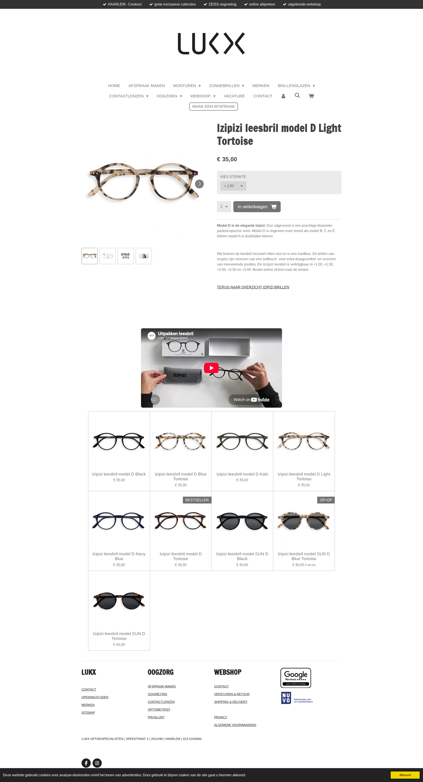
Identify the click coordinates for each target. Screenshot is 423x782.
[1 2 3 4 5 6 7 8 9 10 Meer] (224, 206)
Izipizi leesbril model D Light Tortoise (304, 476)
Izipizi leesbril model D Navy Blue (119, 556)
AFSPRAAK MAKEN (162, 686)
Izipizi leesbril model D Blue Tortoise (181, 476)
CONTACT (89, 689)
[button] (90, 256)
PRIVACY (220, 717)
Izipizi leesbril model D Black (119, 474)
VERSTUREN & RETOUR (232, 694)
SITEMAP (88, 712)
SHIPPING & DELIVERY (230, 702)
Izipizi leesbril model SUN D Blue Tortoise (304, 556)
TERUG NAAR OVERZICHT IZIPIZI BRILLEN (253, 287)
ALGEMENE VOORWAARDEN (235, 725)
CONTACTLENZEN (161, 702)
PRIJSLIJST (156, 717)
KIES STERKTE (233, 177)
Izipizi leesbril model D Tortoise (181, 556)
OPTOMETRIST (159, 709)
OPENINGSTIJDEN (95, 697)
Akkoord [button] (405, 775)
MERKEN (88, 705)
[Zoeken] (297, 95)
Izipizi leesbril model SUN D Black (242, 556)
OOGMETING (157, 694)
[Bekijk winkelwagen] (311, 96)
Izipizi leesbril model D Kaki (242, 474)
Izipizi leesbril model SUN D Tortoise (119, 636)
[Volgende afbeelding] (199, 184)
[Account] (283, 96)
